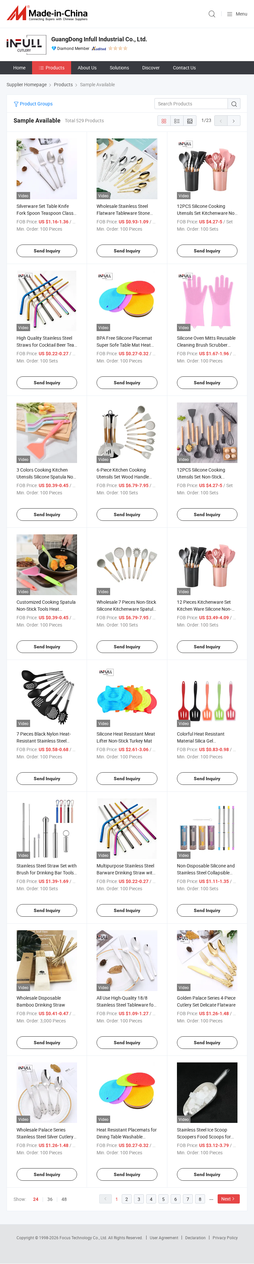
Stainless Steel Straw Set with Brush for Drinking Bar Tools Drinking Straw (47, 872)
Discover (151, 67)
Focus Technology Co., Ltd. (84, 1237)
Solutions (119, 67)
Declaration (195, 1237)
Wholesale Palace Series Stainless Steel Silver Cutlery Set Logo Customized (45, 1137)
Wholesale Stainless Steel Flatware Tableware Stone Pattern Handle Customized (125, 213)
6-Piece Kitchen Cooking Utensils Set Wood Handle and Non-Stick (123, 477)
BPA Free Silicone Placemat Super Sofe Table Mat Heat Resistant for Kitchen (124, 345)
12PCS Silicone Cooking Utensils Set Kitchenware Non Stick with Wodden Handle (207, 213)
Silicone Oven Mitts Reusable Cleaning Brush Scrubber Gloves (206, 345)
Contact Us (184, 67)
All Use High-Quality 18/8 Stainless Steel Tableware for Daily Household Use (126, 1005)
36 (50, 1199)
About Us (87, 67)
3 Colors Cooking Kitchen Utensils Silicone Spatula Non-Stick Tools (47, 477)
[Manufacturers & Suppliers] (48, 13)
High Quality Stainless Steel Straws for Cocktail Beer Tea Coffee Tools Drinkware (45, 345)
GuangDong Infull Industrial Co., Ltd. (99, 39)
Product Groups (36, 103)
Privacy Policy (225, 1237)
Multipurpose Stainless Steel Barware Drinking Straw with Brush (126, 872)
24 (35, 1199)
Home (19, 67)
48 (64, 1199)
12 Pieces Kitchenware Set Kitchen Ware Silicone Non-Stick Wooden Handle (204, 609)
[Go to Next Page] (234, 121)
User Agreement (164, 1237)
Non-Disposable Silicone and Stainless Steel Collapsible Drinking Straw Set (206, 872)
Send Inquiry (47, 250)
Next (226, 1199)
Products (55, 67)
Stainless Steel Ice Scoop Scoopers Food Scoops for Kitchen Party (204, 1137)
